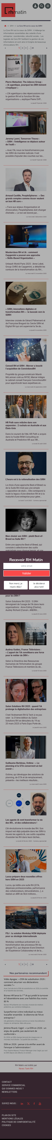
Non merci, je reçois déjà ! (15, 585)
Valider (26, 573)
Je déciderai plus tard (39, 585)
